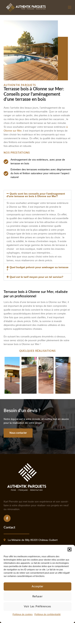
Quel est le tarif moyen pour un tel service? (36, 276)
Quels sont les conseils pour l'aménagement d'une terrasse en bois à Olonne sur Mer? (36, 195)
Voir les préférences (37, 606)
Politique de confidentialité (47, 614)
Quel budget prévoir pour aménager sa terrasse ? (37, 268)
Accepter (37, 586)
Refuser (37, 596)
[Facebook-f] (7, 518)
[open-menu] (69, 7)
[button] (69, 549)
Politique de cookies (23, 614)
